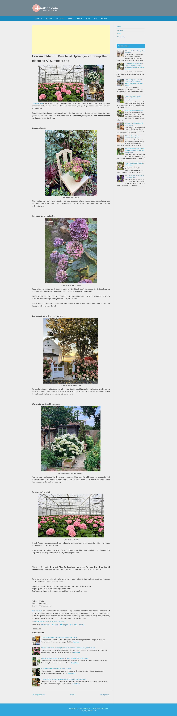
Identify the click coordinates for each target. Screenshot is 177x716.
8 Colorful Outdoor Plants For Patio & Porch (56, 669)
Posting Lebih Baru (39, 695)
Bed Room (49, 18)
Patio (95, 18)
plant (49, 621)
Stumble (74, 625)
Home (119, 26)
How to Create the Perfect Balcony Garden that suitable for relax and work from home (134, 150)
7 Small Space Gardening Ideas (134, 110)
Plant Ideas (62, 621)
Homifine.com (38, 103)
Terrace (79, 18)
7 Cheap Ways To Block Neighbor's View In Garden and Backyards (63, 679)
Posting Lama (104, 695)
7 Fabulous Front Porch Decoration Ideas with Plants (59, 637)
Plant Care (55, 621)
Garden (45, 621)
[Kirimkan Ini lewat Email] (34, 629)
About (119, 33)
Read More (76, 642)
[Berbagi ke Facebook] (40, 629)
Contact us (120, 30)
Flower (36, 621)
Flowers (40, 621)
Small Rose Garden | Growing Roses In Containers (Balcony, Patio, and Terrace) (68, 648)
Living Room (38, 18)
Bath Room (60, 18)
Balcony (104, 18)
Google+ (65, 625)
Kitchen (70, 18)
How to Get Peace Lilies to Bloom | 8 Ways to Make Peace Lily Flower (64, 658)
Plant (88, 18)
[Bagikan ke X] (38, 629)
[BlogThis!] (36, 629)
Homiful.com (103, 708)
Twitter (55, 625)
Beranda (72, 695)
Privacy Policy (121, 37)
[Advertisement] (71, 39)
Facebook (46, 625)
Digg (82, 625)
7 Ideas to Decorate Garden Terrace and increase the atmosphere (133, 98)
